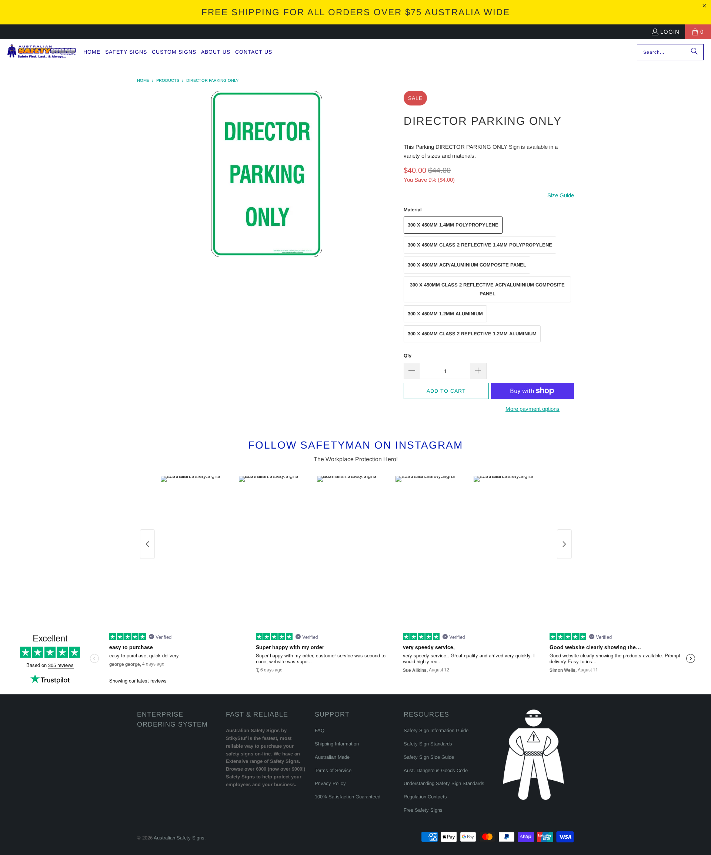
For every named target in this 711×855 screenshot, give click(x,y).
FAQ (319, 730)
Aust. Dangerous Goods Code (436, 770)
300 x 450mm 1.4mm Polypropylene (453, 225)
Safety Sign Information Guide (436, 730)
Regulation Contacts (425, 796)
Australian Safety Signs (179, 838)
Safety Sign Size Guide (429, 757)
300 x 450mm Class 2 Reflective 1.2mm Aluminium (472, 333)
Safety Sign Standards (428, 744)
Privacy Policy (330, 783)
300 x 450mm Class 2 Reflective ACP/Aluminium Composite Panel (487, 289)
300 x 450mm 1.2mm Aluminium (445, 313)
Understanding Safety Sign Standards (444, 783)
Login (670, 31)
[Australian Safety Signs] (41, 52)
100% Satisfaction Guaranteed (347, 796)
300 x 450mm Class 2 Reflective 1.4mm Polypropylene (480, 245)
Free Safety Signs (423, 810)
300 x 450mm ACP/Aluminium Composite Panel (467, 265)
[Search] (694, 52)
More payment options (532, 409)
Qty (407, 355)
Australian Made (332, 757)
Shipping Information (337, 744)
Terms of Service (333, 770)
